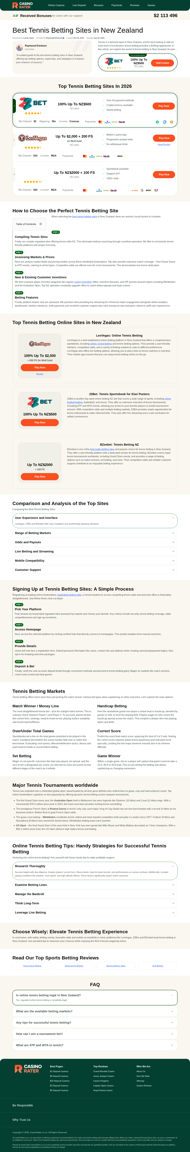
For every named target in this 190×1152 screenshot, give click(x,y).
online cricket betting (101, 343)
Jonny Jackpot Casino (103, 1076)
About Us (141, 1071)
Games (151, 5)
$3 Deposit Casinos (59, 1085)
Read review (164, 144)
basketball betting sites (69, 595)
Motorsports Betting (74, 966)
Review (39, 374)
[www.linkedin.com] (18, 68)
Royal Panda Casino (103, 1090)
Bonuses (98, 5)
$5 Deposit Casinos (59, 1076)
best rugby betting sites (102, 449)
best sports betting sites (84, 216)
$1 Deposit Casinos (59, 1071)
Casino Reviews (144, 1085)
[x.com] (27, 68)
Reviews (134, 5)
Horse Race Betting (32, 966)
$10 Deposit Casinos (59, 1081)
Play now (164, 106)
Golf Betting (157, 966)
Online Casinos (56, 5)
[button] (95, 518)
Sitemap (140, 1081)
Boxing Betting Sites (116, 966)
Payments (116, 5)
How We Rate (143, 1076)
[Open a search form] (174, 5)
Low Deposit (79, 5)
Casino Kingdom (101, 1081)
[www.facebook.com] (22, 68)
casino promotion (83, 282)
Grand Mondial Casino (103, 1071)
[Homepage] (22, 5)
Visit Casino (162, 63)
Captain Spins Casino (103, 1085)
